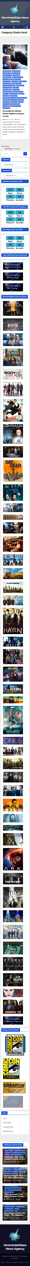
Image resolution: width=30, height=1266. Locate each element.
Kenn (18, 119)
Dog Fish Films (6, 81)
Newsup (26, 1256)
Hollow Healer (8, 1169)
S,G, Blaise (22, 1171)
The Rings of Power (9, 1206)
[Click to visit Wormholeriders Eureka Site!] (13, 544)
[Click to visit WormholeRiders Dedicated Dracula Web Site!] (13, 528)
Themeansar (15, 1258)
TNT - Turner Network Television (11, 104)
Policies (27, 1262)
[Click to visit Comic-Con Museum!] (11, 1069)
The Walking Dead (20, 1206)
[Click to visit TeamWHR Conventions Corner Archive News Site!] (13, 1020)
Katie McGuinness (7, 87)
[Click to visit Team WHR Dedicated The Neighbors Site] (13, 916)
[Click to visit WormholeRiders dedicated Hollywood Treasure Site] (13, 656)
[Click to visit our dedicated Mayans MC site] (13, 700)
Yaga (16, 1210)
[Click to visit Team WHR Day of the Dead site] (13, 471)
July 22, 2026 (10, 1218)
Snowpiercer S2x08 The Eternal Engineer (13, 99)
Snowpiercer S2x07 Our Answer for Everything (14, 97)
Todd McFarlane (9, 1208)
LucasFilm (7, 1148)
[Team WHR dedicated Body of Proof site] (13, 374)
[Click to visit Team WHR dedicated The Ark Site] (13, 859)
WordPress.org (8, 1131)
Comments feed (8, 1127)
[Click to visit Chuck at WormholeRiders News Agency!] (13, 410)
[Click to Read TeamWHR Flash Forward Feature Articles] (13, 587)
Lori (20, 1161)
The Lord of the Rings (10, 1204)
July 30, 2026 (10, 1199)
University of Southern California (13, 1154)
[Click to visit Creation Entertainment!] (14, 1087)
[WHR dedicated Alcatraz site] (13, 324)
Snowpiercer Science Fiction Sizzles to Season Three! (13, 113)
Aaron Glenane (7, 71)
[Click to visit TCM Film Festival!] (13, 1101)
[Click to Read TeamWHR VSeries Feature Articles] (13, 993)
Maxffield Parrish (15, 1148)
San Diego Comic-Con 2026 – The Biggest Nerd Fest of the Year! (15, 1215)
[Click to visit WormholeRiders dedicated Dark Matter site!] (13, 452)
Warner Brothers (9, 1192)
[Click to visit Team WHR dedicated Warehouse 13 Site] (13, 1006)
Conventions (14, 1262)
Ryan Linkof (7, 1152)
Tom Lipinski (6, 106)
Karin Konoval (20, 85)
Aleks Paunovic (16, 71)
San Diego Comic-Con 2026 (18, 1152)
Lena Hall (16, 87)
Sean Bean (21, 93)
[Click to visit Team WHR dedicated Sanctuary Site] (13, 777)
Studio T (21, 101)
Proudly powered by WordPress (10, 1256)
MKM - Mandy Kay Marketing (12, 1171)
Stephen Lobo (6, 101)
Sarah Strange (13, 93)
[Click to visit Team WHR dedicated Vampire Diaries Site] (13, 964)
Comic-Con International (11, 1167)
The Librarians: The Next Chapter (13, 1187)
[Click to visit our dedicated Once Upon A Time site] (13, 740)
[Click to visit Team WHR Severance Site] (13, 790)
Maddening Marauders (19, 1169)
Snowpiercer (13, 95)
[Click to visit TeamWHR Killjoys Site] (13, 674)
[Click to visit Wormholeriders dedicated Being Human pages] (13, 357)
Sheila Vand (6, 95)
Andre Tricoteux (7, 75)
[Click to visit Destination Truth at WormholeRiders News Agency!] (13, 517)
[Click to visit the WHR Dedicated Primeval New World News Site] (13, 751)
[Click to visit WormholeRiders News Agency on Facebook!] (13, 276)
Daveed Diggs (17, 79)
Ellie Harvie (14, 81)
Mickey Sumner (6, 89)
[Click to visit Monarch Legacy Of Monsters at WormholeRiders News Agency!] (13, 720)
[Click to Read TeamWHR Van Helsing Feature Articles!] (13, 979)
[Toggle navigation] (14, 27)
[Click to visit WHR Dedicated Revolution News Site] (13, 763)
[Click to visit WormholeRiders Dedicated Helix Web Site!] (13, 641)
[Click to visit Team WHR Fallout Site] (13, 573)
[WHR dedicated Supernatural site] (13, 828)
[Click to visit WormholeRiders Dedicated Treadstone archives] (13, 948)
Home (2, 1262)
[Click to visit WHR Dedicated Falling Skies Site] (13, 560)
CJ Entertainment (7, 79)
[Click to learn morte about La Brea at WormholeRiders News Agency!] (13, 689)
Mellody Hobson (9, 1150)
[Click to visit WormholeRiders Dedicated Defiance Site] (13, 507)
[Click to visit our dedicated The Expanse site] (13, 932)
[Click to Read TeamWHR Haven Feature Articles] (13, 621)
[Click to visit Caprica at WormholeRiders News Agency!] (13, 389)
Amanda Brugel (16, 73)
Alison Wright (6, 73)
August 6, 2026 (11, 1180)
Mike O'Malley (15, 89)
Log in (5, 1118)
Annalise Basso (7, 77)
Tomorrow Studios (15, 106)
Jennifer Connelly (16, 83)
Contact (8, 1262)
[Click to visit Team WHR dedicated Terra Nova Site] (13, 839)
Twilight (17, 1208)
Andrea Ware (16, 75)
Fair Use (21, 1262)
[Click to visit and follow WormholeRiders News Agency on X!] (13, 287)
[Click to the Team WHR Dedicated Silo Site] (13, 805)
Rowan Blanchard (18, 91)
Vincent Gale (6, 108)
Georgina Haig (22, 81)
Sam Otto (5, 93)
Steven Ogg (14, 101)
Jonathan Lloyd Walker (9, 85)
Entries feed (7, 1122)
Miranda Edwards (7, 91)
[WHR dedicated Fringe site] (13, 600)
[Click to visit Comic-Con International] (14, 1045)
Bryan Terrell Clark (17, 77)
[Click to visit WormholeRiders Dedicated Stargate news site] (13, 818)
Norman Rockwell (19, 1150)
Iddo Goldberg (6, 83)
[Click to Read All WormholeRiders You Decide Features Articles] (13, 266)
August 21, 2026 (11, 1161)
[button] (24, 27)
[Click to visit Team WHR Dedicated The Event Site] (13, 878)
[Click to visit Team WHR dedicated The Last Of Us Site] (13, 897)
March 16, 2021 (9, 119)
